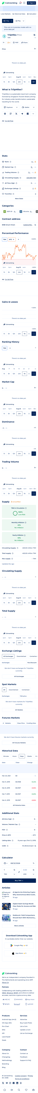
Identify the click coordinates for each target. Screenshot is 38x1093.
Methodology (7, 1060)
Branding (5, 1064)
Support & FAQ (25, 1060)
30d (29, 82)
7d (24, 82)
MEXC (4, 993)
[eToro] (17, 1004)
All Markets (19, 710)
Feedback (23, 1057)
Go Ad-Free (9, 279)
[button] (9, 211)
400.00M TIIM (31, 178)
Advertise (23, 1019)
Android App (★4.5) (9, 1019)
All (4, 690)
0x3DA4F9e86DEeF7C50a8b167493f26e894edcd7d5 (28, 225)
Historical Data (19, 14)
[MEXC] (6, 999)
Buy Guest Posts (26, 1023)
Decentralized (21, 656)
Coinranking (11, 3)
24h (19, 82)
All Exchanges (8, 656)
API (3, 1033)
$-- (32, 167)
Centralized (25, 690)
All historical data (19, 805)
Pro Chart (5, 1026)
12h (14, 82)
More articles (19, 926)
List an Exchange (26, 1033)
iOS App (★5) (7, 1023)
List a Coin (24, 1026)
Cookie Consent (21, 1076)
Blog (3, 1067)
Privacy (30, 1076)
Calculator (32, 14)
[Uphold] (29, 1004)
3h (9, 82)
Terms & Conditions (22, 1079)
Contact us (24, 1053)
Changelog (6, 1057)
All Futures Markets (19, 743)
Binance (10, 993)
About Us (5, 982)
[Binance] (18, 999)
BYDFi (16, 993)
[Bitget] (30, 999)
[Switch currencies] (19, 872)
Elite (3, 1030)
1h (4, 82)
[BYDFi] (6, 1004)
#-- (4, 42)
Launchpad (6, 1037)
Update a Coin (25, 1030)
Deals (4, 1040)
